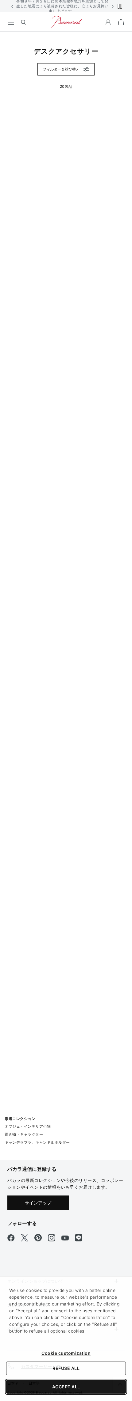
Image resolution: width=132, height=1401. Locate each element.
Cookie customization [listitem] (66, 1353)
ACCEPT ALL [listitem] (66, 1386)
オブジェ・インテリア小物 (28, 1126)
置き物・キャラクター (24, 1134)
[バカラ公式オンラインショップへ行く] (66, 21)
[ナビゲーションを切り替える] (11, 22)
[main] (66, 586)
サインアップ (38, 1202)
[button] (12, 6)
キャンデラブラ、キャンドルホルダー (37, 1142)
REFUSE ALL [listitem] (66, 1368)
